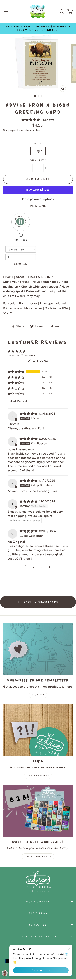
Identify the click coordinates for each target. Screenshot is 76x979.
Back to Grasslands (40, 602)
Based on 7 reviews (21, 355)
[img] (29, 413)
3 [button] (41, 96)
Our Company (38, 901)
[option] (38, 28)
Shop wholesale (37, 856)
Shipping (8, 130)
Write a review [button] (38, 360)
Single (38, 151)
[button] (31, 120)
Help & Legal (38, 913)
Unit (38, 143)
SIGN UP (38, 694)
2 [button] (38, 96)
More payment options (38, 199)
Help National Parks (38, 936)
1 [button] (35, 96)
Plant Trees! (20, 239)
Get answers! (38, 775)
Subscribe (38, 924)
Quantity (38, 160)
